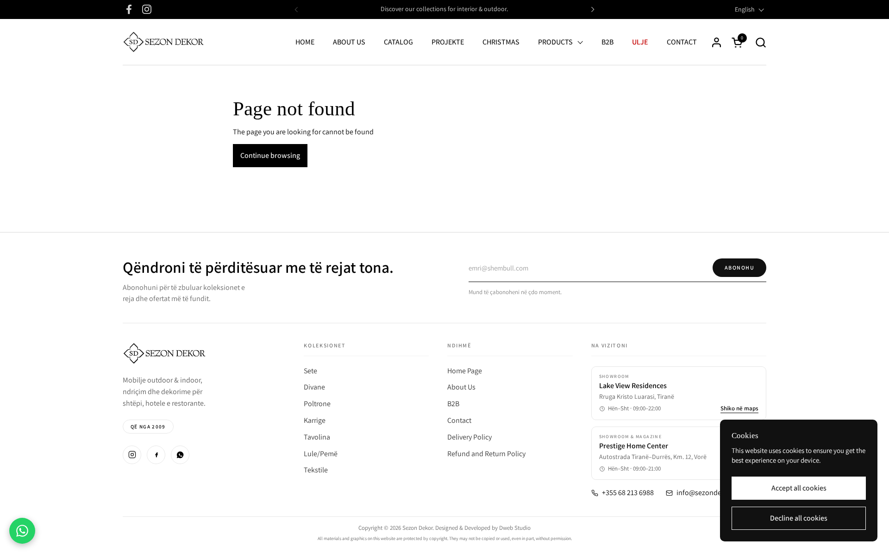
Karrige (315, 420)
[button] (760, 42)
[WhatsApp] (180, 455)
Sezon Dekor (417, 528)
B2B (453, 403)
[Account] (716, 42)
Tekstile (316, 470)
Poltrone (317, 403)
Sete (310, 371)
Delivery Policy (469, 437)
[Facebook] (156, 455)
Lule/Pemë (321, 454)
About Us (461, 387)
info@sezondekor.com (711, 492)
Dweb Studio (515, 528)
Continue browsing (270, 155)
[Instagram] (132, 455)
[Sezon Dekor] (163, 42)
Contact (459, 420)
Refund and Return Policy (486, 454)
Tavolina (317, 437)
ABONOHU (739, 267)
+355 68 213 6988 (628, 492)
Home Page (464, 371)
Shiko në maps (739, 408)
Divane (314, 387)
